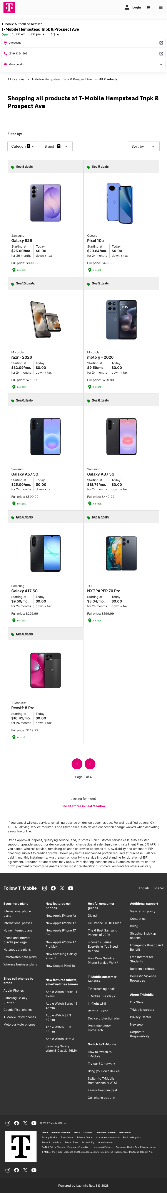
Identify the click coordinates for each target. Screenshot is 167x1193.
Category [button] (19, 146)
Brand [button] (49, 146)
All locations (16, 79)
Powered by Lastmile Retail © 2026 (83, 1185)
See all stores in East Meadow (83, 806)
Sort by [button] (144, 146)
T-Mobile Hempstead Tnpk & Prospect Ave (62, 79)
